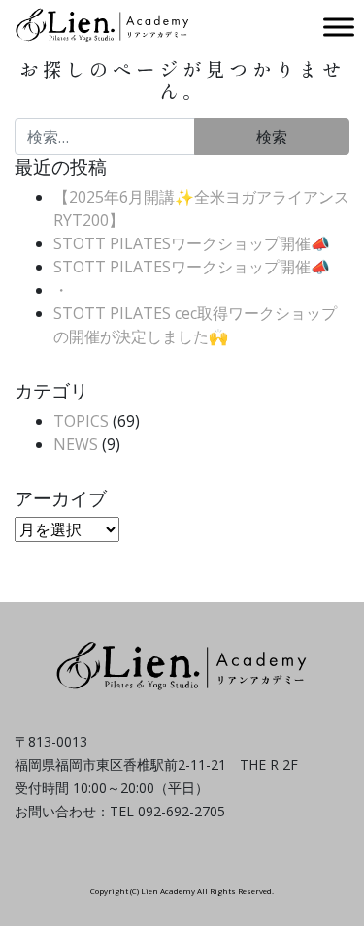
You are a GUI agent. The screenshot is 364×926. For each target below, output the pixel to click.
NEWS (75, 444)
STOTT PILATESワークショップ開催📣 (191, 243)
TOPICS (81, 420)
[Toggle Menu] (338, 26)
